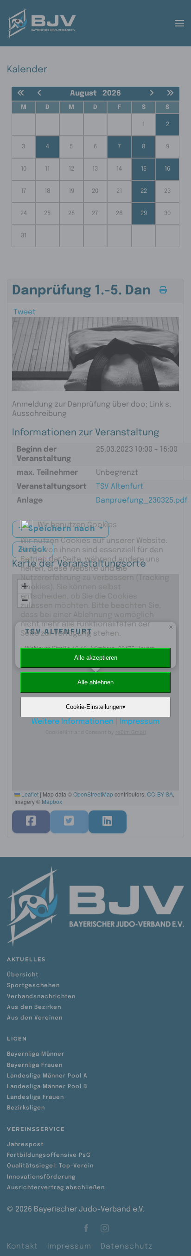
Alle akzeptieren (95, 657)
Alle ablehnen (95, 682)
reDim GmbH (130, 732)
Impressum (139, 722)
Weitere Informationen (73, 722)
